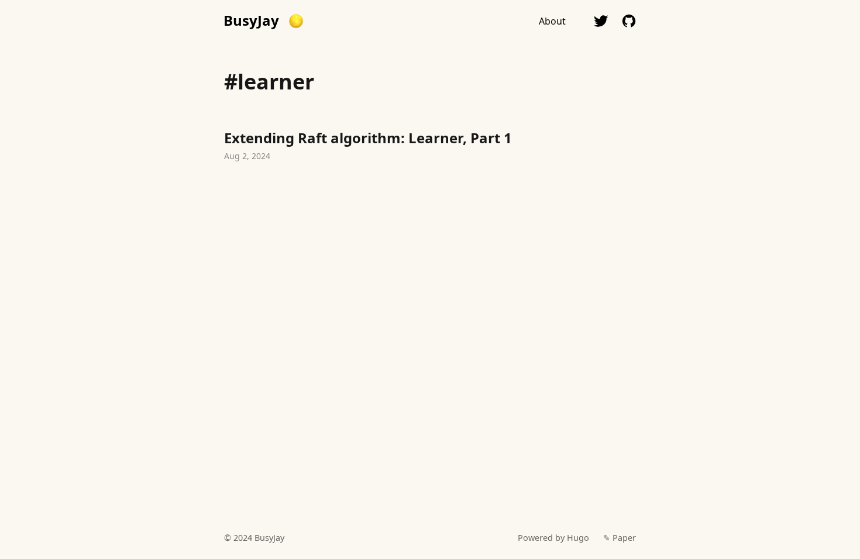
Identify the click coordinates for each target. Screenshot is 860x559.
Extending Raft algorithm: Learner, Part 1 (430, 147)
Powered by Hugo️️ (553, 537)
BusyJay (251, 20)
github (629, 21)
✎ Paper (619, 537)
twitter (601, 21)
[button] (296, 21)
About (552, 21)
